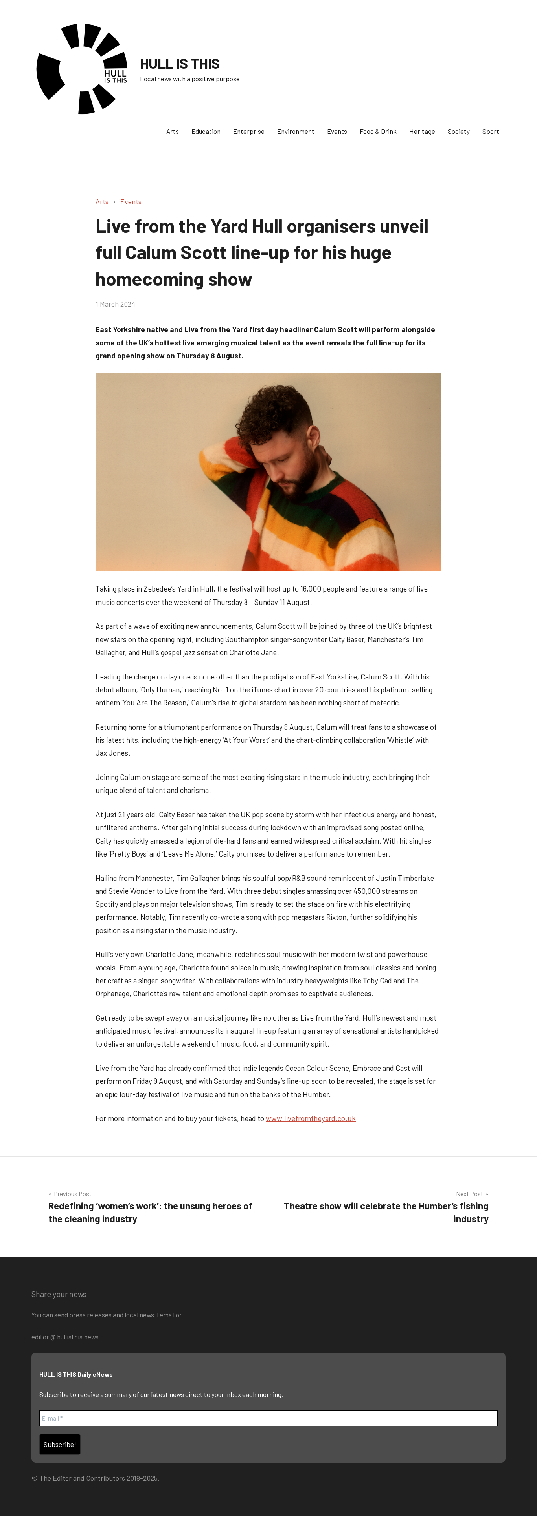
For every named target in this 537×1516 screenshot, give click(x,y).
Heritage (422, 131)
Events (337, 131)
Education (206, 131)
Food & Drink (378, 131)
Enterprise (249, 131)
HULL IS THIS (180, 63)
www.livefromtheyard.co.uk (311, 1118)
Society (459, 131)
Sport (490, 131)
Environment (295, 131)
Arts (172, 131)
